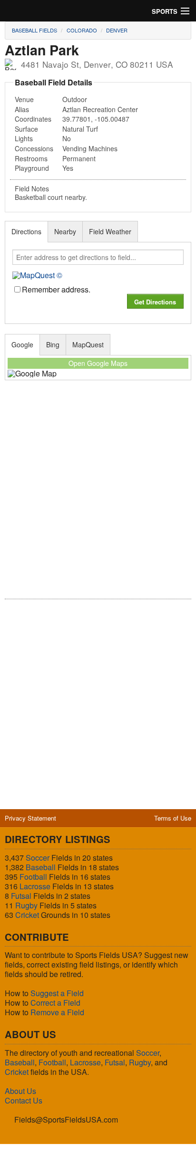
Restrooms (31, 158)
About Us (20, 1090)
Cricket (27, 914)
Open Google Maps (98, 363)
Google (22, 344)
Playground (32, 168)
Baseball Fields (34, 30)
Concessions (34, 148)
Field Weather (110, 231)
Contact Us (23, 1100)
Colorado (82, 30)
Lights (24, 138)
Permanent (79, 158)
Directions (26, 231)
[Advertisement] (98, 496)
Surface (26, 128)
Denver (116, 30)
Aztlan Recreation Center (100, 109)
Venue (24, 99)
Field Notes (32, 188)
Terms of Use (172, 817)
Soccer (37, 857)
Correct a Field (55, 1002)
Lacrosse (35, 886)
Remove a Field (57, 1012)
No (66, 138)
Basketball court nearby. (51, 197)
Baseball (41, 867)
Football (33, 876)
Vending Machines (90, 148)
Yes (67, 168)
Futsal (21, 895)
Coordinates (33, 118)
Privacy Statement (30, 817)
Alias (22, 109)
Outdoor (74, 99)
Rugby (26, 905)
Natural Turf (80, 128)
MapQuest (88, 344)
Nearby (65, 231)
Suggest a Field (57, 993)
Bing (52, 344)
